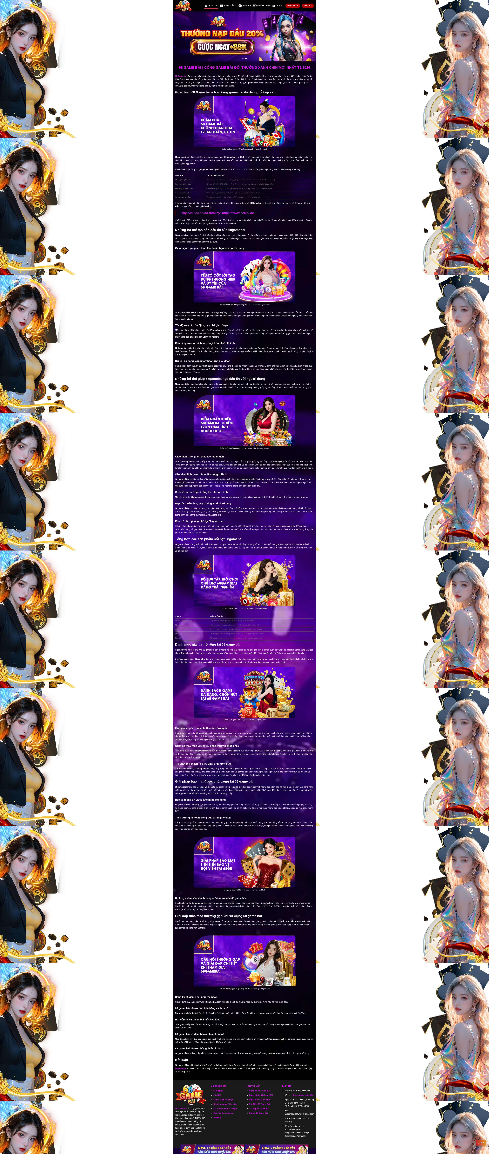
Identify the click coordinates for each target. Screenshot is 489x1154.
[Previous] (179, 36)
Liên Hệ (217, 1095)
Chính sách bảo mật (223, 1100)
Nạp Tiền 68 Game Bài (259, 1100)
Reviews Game (263, 6)
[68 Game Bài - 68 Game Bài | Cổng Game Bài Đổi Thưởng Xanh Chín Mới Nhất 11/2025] (188, 5)
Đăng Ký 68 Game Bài (259, 1091)
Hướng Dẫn (229, 6)
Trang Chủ (213, 6)
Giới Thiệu (218, 1091)
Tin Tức (279, 6)
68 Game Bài (181, 1108)
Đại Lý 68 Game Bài (258, 1113)
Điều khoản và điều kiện (225, 1104)
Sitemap (217, 1118)
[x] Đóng (481, 1143)
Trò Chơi (246, 6)
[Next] (309, 36)
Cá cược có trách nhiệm (225, 1108)
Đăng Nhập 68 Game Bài (261, 1095)
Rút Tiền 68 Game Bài (259, 1104)
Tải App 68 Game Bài (259, 1108)
